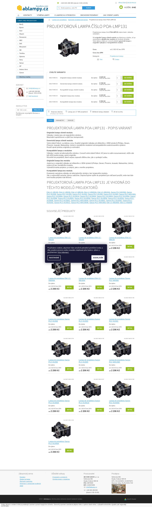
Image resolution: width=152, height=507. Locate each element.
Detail (129, 246)
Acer (20, 31)
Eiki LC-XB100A (104, 192)
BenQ (21, 24)
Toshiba (22, 53)
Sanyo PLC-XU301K (116, 198)
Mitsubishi (22, 47)
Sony (21, 60)
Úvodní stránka (18, 15)
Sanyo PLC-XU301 (79, 194)
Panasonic (22, 37)
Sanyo (21, 63)
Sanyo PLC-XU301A (71, 196)
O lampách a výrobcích (64, 15)
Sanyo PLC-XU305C (114, 200)
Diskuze (70, 120)
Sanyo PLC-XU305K (99, 198)
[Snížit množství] (121, 79)
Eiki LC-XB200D (113, 203)
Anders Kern (23, 69)
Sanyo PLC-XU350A (105, 196)
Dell (20, 43)
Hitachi (21, 34)
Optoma (22, 56)
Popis (50, 120)
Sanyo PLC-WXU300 (127, 194)
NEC (20, 40)
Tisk (101, 59)
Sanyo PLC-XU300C (97, 200)
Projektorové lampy (116, 56)
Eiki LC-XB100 (52, 192)
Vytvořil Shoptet (131, 499)
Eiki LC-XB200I (126, 203)
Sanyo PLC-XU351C (62, 203)
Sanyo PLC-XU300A (55, 196)
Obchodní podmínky (89, 15)
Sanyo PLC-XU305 (111, 194)
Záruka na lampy (25, 479)
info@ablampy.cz (34, 88)
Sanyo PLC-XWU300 (97, 203)
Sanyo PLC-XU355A (121, 196)
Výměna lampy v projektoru (61, 479)
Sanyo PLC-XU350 (95, 194)
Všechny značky (24, 77)
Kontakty (27, 15)
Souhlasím (98, 258)
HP (20, 66)
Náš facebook (33, 96)
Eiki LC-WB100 (77, 192)
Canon (21, 72)
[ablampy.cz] (32, 6)
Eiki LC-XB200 (64, 192)
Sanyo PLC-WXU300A (79, 200)
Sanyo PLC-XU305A (88, 196)
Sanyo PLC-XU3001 (66, 198)
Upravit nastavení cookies (74, 499)
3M (20, 50)
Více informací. (63, 252)
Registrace (132, 3)
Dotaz (117, 59)
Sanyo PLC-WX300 (118, 192)
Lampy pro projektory (27, 20)
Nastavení (54, 258)
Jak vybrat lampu (111, 15)
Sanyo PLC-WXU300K (80, 203)
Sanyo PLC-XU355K (82, 198)
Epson (21, 27)
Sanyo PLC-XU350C (62, 200)
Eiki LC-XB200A (90, 192)
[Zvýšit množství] (121, 77)
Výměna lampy (43, 15)
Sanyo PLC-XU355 (64, 194)
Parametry (60, 120)
